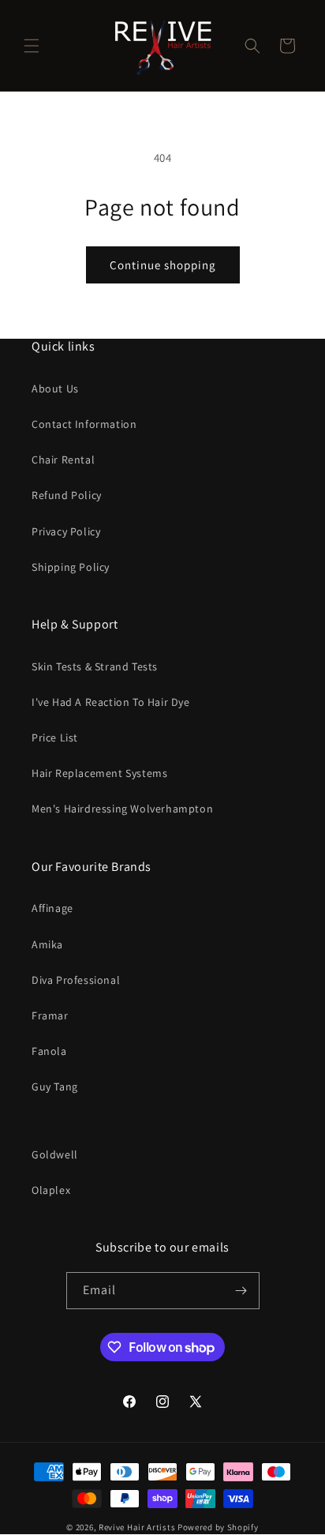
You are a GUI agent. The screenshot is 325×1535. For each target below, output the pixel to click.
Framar (50, 1015)
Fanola (49, 1051)
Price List (55, 737)
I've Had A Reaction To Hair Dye (111, 702)
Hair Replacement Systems (99, 773)
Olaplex (51, 1190)
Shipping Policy (71, 567)
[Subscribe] (241, 1290)
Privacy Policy (66, 531)
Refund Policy (67, 495)
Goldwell (55, 1154)
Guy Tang (55, 1086)
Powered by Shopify (218, 1527)
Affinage (52, 908)
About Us (55, 388)
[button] (31, 45)
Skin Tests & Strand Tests (95, 666)
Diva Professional (76, 980)
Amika (47, 944)
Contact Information (84, 424)
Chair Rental (63, 459)
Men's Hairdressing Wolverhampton (122, 808)
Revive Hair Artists (137, 1527)
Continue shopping (163, 264)
